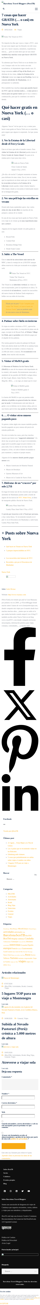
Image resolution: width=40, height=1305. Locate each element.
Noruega (30, 951)
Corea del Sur (22, 941)
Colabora (6, 1176)
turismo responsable (25, 958)
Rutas (27, 954)
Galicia (19, 948)
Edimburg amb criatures (16, 854)
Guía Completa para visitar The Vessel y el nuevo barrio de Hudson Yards (20, 306)
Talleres (6, 958)
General (10, 914)
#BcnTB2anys (13, 929)
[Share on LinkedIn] (20, 815)
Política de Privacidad (9, 1240)
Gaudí (5, 952)
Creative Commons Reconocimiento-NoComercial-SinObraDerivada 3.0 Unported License (19, 1219)
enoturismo (6, 945)
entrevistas (15, 944)
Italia (13, 951)
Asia (23, 932)
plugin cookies (30, 1299)
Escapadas (24, 945)
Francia (14, 948)
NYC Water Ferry (25, 498)
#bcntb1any (6, 929)
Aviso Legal (6, 1243)
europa (7, 948)
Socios (33, 955)
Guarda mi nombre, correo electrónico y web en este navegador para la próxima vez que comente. (20, 1125)
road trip (22, 955)
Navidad (25, 951)
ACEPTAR (4, 1303)
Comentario (7, 1077)
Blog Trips (11, 905)
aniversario (18, 932)
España (30, 945)
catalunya (21, 939)
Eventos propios (9, 1180)
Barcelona (9, 935)
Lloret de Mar (19, 952)
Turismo (14, 958)
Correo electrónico (9, 1103)
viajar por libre (14, 962)
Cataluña (29, 938)
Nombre (5, 1094)
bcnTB (20, 935)
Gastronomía (27, 948)
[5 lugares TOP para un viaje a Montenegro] (10, 979)
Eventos (10, 911)
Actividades (12, 897)
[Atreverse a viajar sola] (10, 1048)
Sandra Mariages (11, 589)
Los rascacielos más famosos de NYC (19, 558)
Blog (5, 1184)
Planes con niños (15, 955)
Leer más (5, 1004)
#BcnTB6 (11, 894)
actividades (8, 932)
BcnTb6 (7, 938)
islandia (10, 952)
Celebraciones (7, 942)
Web (3, 1112)
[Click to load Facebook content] (4, 824)
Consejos (14, 942)
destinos (29, 942)
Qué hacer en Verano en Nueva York (19, 546)
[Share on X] (20, 723)
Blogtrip (14, 939)
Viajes (19, 30)
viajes (22, 961)
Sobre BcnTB (8, 1169)
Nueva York (6, 572)
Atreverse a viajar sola (19, 1062)
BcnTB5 (28, 936)
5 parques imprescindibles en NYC (18, 550)
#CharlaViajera (32, 929)
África (9, 965)
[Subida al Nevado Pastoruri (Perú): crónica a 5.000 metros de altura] (20, 1011)
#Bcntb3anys (23, 929)
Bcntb (10, 902)
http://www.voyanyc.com (17, 595)
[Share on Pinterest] (20, 772)
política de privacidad (19, 1139)
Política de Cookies (8, 1237)
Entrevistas (11, 908)
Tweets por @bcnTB (10, 831)
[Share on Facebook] (20, 685)
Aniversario (12, 900)
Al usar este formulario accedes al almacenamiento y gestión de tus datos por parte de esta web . (20, 1137)
